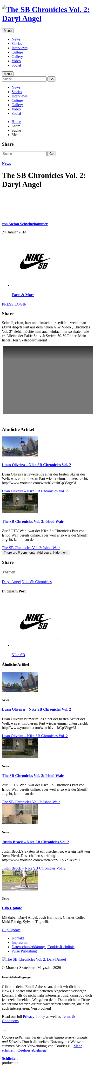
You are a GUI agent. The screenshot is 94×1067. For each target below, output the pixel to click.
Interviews (19, 48)
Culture (17, 52)
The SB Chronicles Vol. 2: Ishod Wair (33, 521)
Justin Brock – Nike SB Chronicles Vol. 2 (35, 842)
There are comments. (36, 552)
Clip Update (12, 908)
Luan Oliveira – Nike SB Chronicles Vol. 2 (36, 465)
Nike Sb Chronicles (37, 582)
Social (16, 65)
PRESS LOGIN (14, 304)
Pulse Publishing (24, 951)
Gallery (17, 56)
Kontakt (18, 938)
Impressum (20, 942)
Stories (17, 43)
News (16, 39)
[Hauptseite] (47, 18)
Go (51, 79)
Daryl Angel (11, 582)
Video (16, 61)
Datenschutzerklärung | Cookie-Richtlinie (43, 947)
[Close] (4, 1030)
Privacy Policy (34, 1016)
